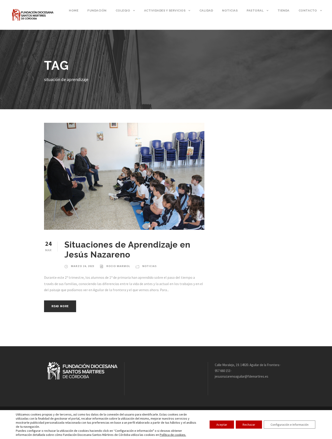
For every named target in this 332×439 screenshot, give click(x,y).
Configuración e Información (290, 425)
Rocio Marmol (118, 266)
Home (73, 10)
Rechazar (249, 425)
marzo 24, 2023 (82, 266)
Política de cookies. (173, 435)
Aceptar (221, 425)
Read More (60, 306)
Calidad (206, 10)
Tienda (284, 10)
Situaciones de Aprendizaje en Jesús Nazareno (127, 250)
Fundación (97, 10)
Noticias (230, 10)
